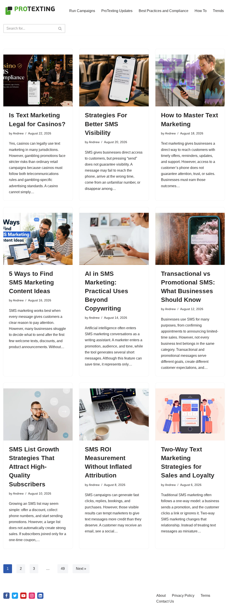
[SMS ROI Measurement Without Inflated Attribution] (114, 414)
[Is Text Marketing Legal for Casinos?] (38, 80)
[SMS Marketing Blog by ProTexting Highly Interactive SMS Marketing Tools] (30, 10)
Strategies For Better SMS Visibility (106, 124)
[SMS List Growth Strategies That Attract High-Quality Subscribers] (38, 414)
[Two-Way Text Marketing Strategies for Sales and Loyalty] (190, 414)
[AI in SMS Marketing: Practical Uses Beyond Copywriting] (114, 239)
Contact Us (165, 601)
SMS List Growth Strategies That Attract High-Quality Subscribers (34, 467)
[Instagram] (32, 596)
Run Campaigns (82, 11)
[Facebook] (6, 596)
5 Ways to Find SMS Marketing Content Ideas (31, 282)
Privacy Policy (183, 595)
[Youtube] (23, 596)
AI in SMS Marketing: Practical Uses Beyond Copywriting (106, 291)
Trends (218, 11)
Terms (205, 595)
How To (201, 11)
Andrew (18, 133)
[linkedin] (40, 596)
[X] (15, 596)
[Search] (60, 28)
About (161, 595)
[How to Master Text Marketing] (190, 80)
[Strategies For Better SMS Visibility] (114, 80)
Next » (81, 568)
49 (63, 568)
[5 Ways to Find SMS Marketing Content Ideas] (38, 239)
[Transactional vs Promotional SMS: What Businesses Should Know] (190, 239)
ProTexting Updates (116, 11)
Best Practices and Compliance (163, 11)
